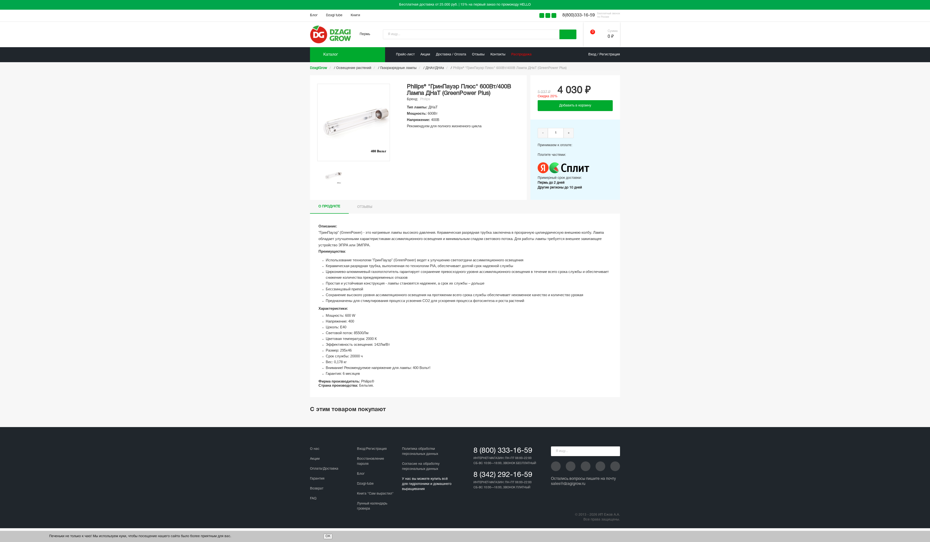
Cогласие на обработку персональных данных (421, 466)
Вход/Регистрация (372, 449)
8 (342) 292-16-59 (502, 475)
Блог (314, 15)
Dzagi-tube (365, 483)
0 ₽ (611, 37)
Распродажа (521, 54)
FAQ (313, 498)
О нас (314, 449)
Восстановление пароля (370, 461)
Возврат (316, 488)
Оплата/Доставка (324, 468)
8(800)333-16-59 (578, 15)
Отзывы (478, 54)
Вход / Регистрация (604, 54)
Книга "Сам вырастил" (375, 493)
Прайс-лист (405, 54)
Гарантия (317, 478)
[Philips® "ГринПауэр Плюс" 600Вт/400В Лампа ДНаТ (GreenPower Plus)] (333, 175)
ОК (328, 536)
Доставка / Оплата (451, 54)
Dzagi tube (334, 15)
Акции (425, 54)
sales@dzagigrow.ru (568, 484)
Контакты (497, 54)
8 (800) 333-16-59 (502, 451)
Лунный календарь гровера (372, 506)
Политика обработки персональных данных (420, 451)
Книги (355, 15)
